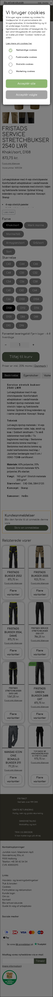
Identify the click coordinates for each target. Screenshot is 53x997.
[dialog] (26, 498)
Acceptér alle (26, 83)
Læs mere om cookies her (19, 43)
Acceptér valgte (26, 94)
